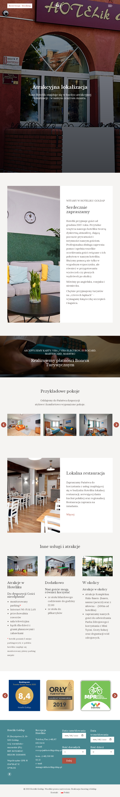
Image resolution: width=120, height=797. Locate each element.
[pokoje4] (23, 425)
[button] (3, 424)
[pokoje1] (95, 425)
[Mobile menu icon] (110, 5)
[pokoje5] (59, 425)
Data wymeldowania (99, 732)
